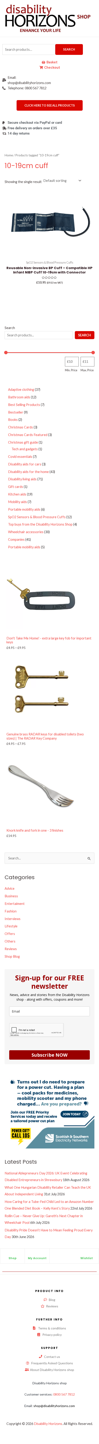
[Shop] (12, 1254)
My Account (37, 1258)
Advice (10, 888)
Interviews (12, 919)
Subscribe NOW (49, 1055)
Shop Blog (12, 956)
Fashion (11, 911)
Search (69, 49)
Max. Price (87, 370)
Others (10, 941)
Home (9, 155)
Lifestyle (11, 926)
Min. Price (71, 370)
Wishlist (86, 1258)
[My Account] (37, 1254)
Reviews (11, 949)
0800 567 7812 (64, 1394)
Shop (13, 1258)
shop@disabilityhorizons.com (54, 1406)
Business (11, 896)
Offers (10, 934)
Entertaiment (15, 904)
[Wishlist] (86, 1254)
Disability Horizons (48, 1424)
